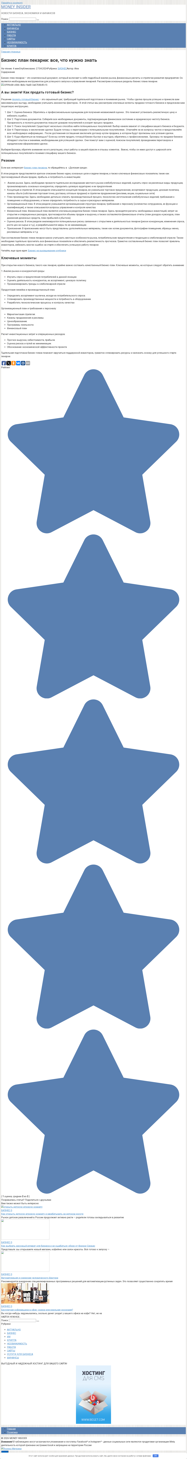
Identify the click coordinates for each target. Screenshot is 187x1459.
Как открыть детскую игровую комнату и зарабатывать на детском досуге (42, 1214)
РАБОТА (11, 35)
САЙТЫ (11, 39)
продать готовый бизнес (25, 99)
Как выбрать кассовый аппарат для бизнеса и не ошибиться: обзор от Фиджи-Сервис (48, 1246)
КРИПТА (11, 46)
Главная (11, 1428)
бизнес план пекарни (35, 167)
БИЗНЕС (11, 32)
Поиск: (5, 19)
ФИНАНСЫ (13, 28)
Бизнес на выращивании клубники (47, 250)
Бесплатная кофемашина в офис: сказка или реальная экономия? (37, 1309)
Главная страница (10, 51)
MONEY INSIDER (16, 6)
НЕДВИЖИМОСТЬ (17, 42)
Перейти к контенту (12, 2)
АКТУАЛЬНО (14, 25)
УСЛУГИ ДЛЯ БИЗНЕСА (20, 1354)
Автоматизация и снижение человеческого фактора (29, 1277)
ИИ (9, 1336)
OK (155, 1456)
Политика (12, 1432)
